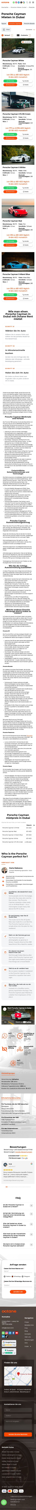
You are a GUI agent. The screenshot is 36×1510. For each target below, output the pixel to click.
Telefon (8, 1276)
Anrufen (26, 81)
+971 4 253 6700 (7, 1324)
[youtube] (16, 1333)
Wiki (26, 1343)
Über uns (28, 1337)
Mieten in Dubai (10, 1452)
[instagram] (16, 2)
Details (26, 84)
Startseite (4, 7)
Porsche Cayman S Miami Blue (16, 274)
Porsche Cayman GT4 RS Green (16, 114)
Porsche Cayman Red (12, 221)
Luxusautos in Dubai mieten (11, 1474)
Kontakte (28, 1334)
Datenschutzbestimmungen (21, 1496)
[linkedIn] (3, 1336)
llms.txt (13, 1505)
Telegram (27, 1276)
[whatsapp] (14, 2)
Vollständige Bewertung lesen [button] (13, 1180)
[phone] (21, 2)
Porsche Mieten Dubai (18, 7)
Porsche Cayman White (13, 61)
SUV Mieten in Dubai (9, 1467)
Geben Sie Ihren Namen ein (14, 1268)
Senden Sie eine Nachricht (18, 1434)
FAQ (26, 1328)
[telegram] (19, 2)
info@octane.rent (8, 1328)
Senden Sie (18, 1292)
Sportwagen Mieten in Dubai (11, 1470)
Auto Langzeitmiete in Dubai (11, 1477)
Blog (26, 1331)
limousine (29, 735)
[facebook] (13, 1333)
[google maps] (24, 2)
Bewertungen (29, 1340)
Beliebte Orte (29, 1325)
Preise (27, 1322)
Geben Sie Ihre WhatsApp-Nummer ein (18, 1282)
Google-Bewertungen (23, 1152)
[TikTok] (6, 1336)
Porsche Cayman (15, 23)
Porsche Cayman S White (14, 167)
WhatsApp (11, 81)
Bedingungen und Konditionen (17, 1501)
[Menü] (33, 2)
